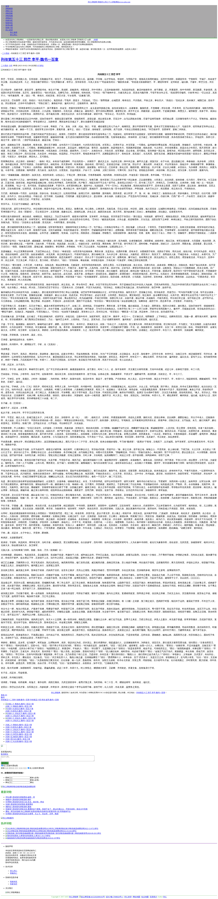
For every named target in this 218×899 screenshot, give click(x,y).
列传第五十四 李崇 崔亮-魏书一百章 (44, 700)
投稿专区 (9, 23)
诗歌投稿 (9, 16)
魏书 (3, 697)
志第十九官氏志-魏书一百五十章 (18, 727)
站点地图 (145, 897)
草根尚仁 (13, 873)
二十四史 (5, 53)
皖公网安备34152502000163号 (93, 897)
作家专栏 (9, 20)
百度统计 (153, 897)
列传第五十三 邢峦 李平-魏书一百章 (29, 59)
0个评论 (40, 66)
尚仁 (165, 897)
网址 (7, 782)
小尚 (10, 66)
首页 (7, 6)
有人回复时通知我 (10, 766)
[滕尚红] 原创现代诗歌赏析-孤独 (18, 807)
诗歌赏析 (9, 13)
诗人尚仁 (13, 35)
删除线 (12, 768)
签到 (25, 768)
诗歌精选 (9, 9)
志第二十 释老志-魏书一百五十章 (18, 725)
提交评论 (5, 763)
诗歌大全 (9, 11)
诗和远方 (9, 18)
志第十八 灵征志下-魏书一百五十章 (19, 730)
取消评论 (4, 754)
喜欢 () (4, 695)
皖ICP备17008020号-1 (114, 897)
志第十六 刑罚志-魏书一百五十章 (18, 734)
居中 (17, 768)
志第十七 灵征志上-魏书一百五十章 (19, 732)
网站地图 (136, 897)
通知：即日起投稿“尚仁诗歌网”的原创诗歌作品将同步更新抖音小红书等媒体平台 (38, 811)
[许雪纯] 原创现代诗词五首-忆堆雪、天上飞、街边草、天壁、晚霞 (31, 814)
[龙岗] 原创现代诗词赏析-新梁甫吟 (19, 804)
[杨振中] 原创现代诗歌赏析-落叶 (18, 799)
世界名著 (9, 25)
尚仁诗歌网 (55, 693)
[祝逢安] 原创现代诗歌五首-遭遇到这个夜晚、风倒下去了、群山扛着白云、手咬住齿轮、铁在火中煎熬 (46, 809)
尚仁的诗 (9, 30)
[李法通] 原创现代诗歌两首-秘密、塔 (20, 797)
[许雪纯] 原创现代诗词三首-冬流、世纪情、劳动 (24, 802)
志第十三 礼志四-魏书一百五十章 (18, 741)
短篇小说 (9, 28)
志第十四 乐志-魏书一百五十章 (17, 739)
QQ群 (95, 40)
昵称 (7, 778)
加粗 (7, 768)
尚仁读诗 (13, 32)
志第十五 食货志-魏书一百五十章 (18, 737)
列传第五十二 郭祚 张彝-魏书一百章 (15, 700)
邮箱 (7, 780)
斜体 (21, 768)
